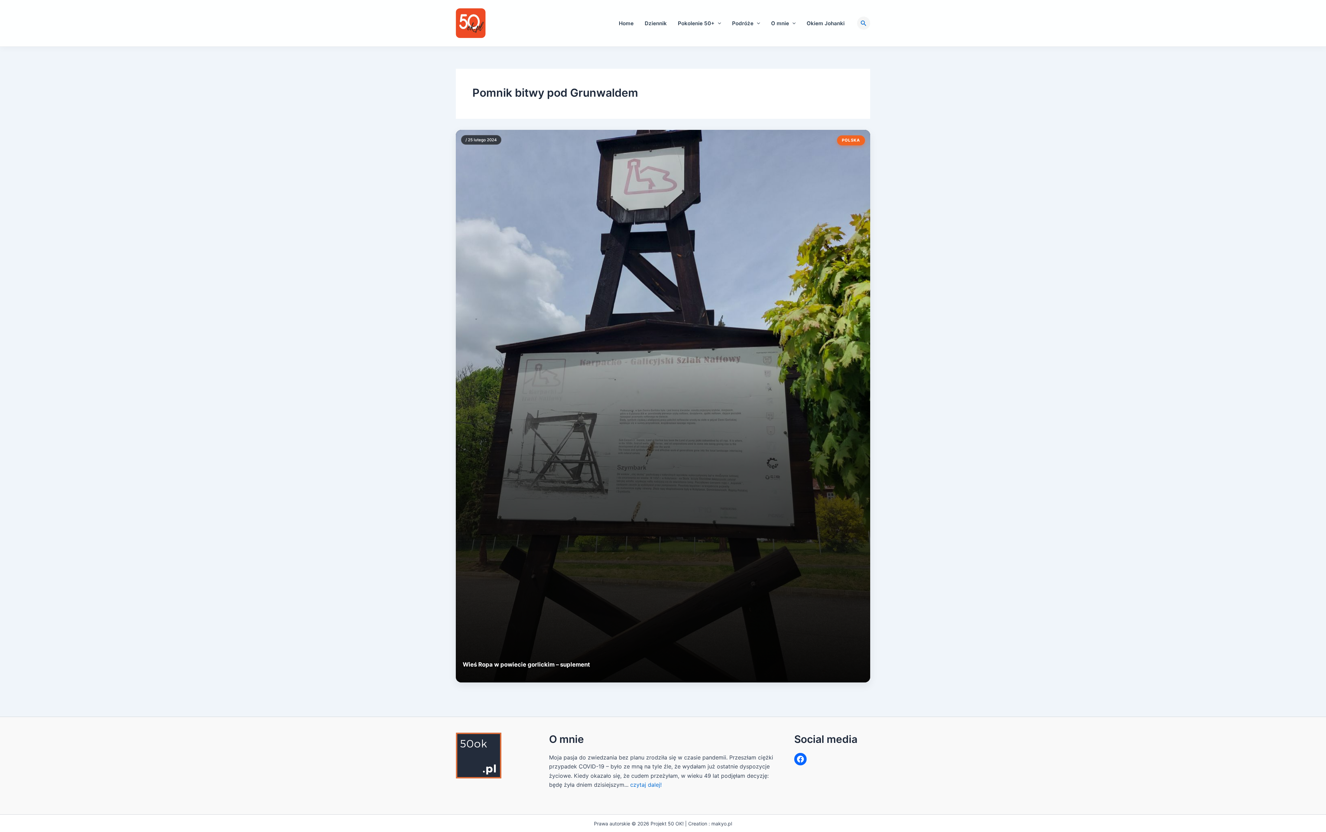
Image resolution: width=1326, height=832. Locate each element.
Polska (851, 140)
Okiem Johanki (826, 23)
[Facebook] (800, 759)
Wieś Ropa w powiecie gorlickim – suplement (526, 664)
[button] (717, 23)
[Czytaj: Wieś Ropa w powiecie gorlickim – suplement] (663, 406)
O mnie (780, 23)
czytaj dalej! (646, 784)
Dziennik (656, 23)
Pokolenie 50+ (696, 23)
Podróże (742, 23)
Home (626, 23)
